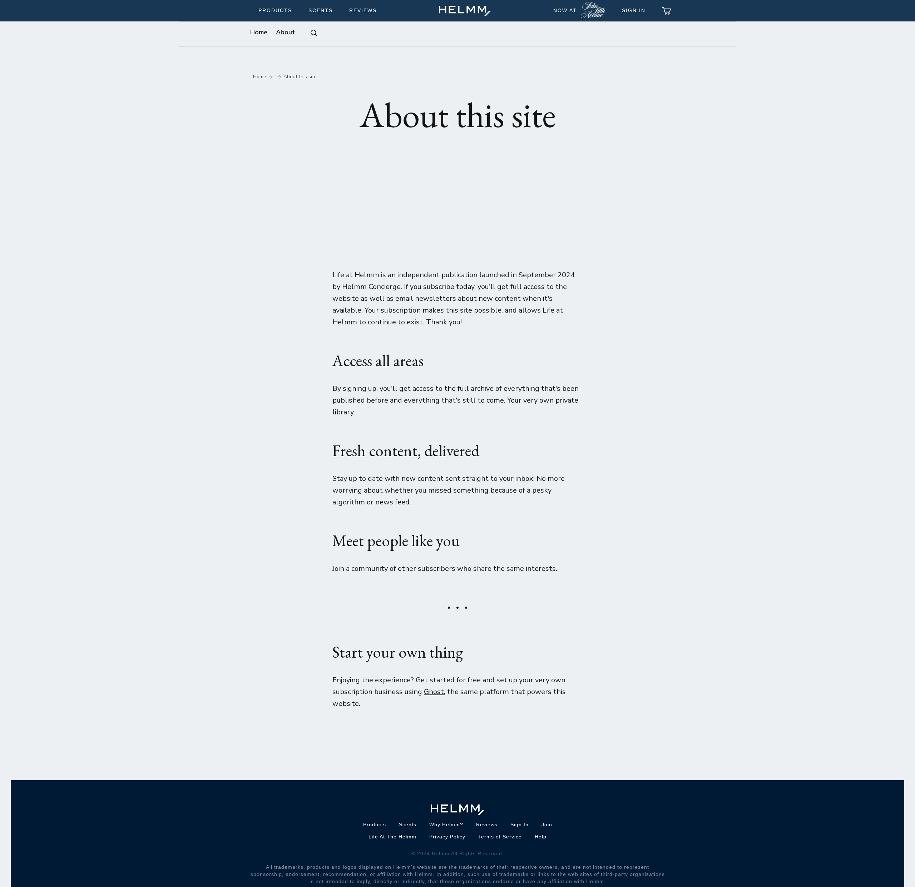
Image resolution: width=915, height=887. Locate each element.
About (285, 32)
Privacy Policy (447, 836)
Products (275, 10)
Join (546, 824)
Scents (320, 10)
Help (540, 836)
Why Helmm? (446, 824)
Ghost (434, 692)
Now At (565, 10)
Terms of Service (500, 836)
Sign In (634, 10)
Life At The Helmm (392, 836)
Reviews (363, 10)
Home (258, 32)
